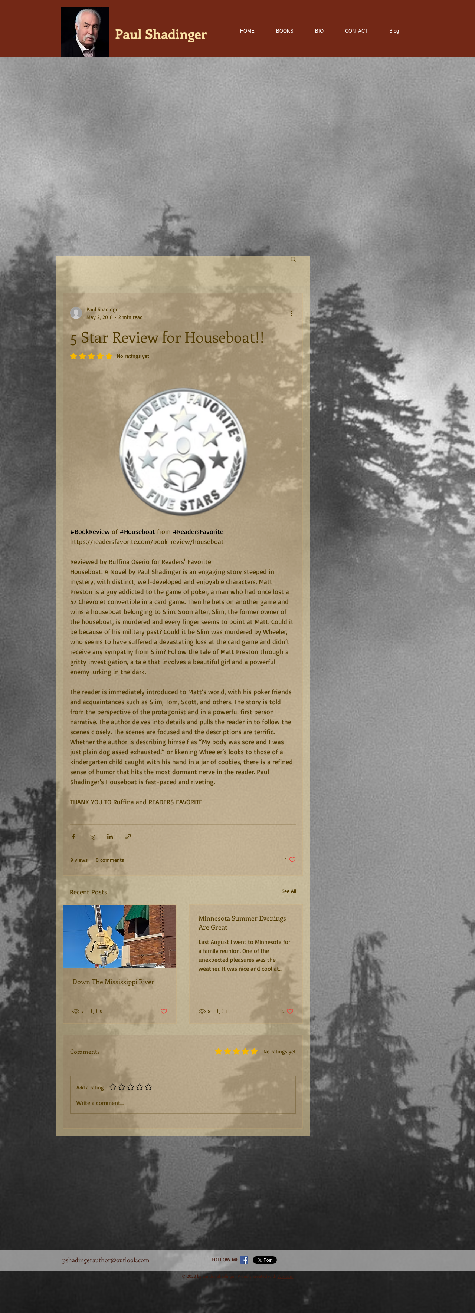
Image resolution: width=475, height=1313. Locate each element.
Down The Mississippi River (113, 981)
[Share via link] (128, 836)
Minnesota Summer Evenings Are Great (242, 922)
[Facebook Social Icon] (244, 1260)
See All (289, 891)
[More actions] (291, 313)
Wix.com (286, 1276)
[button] (293, 259)
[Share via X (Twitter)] (91, 836)
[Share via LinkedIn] (110, 836)
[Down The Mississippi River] (119, 936)
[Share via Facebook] (73, 836)
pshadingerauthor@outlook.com (106, 1260)
